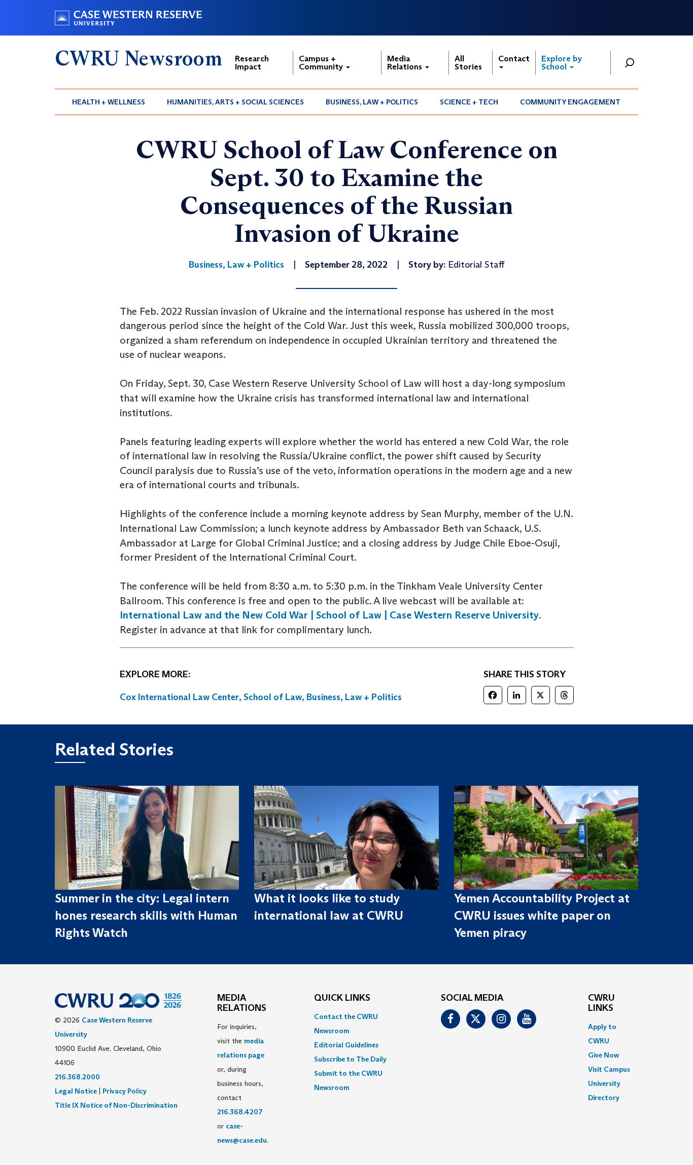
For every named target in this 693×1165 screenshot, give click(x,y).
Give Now (603, 1055)
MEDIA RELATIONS (241, 1003)
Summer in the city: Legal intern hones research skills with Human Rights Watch (146, 915)
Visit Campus (609, 1069)
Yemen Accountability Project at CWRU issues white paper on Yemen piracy (542, 915)
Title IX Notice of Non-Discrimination (116, 1105)
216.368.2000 (77, 1076)
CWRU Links (601, 1003)
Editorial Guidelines (346, 1044)
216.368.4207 (240, 1111)
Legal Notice (76, 1091)
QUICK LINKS (342, 998)
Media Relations (405, 62)
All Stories (468, 62)
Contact (514, 58)
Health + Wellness (108, 101)
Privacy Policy (124, 1091)
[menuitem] (108, 102)
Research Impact (252, 62)
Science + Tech (469, 101)
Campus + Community (322, 62)
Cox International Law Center (179, 697)
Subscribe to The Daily (350, 1059)
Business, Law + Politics (372, 101)
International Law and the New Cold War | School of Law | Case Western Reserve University (329, 615)
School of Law (273, 697)
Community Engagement (570, 101)
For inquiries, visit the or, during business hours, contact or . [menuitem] (242, 1083)
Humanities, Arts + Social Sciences (235, 101)
